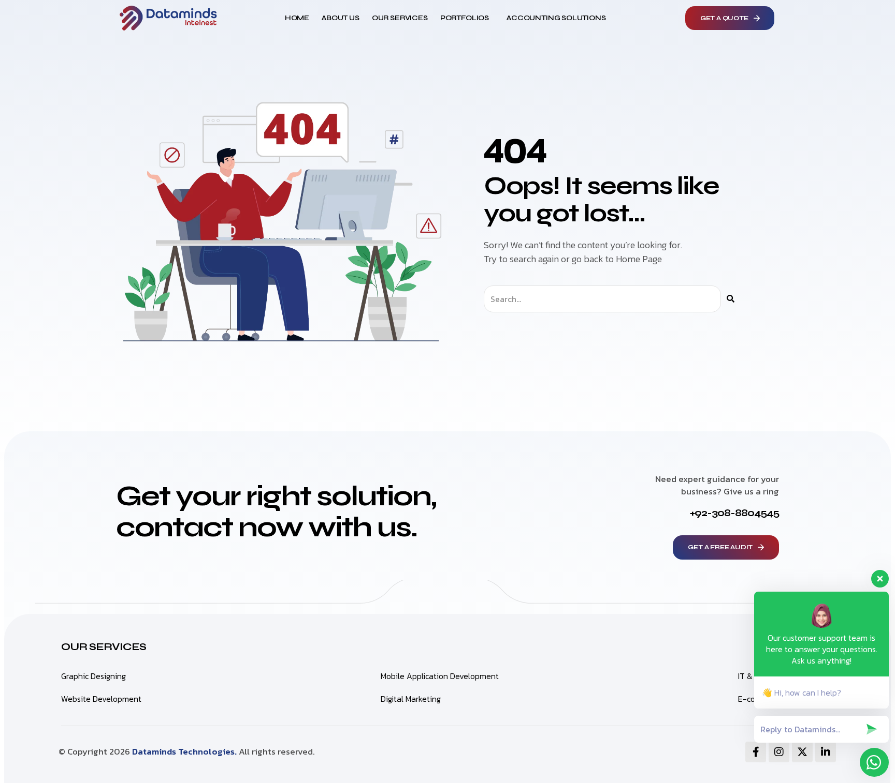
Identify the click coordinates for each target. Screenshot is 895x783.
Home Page (639, 259)
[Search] (730, 298)
